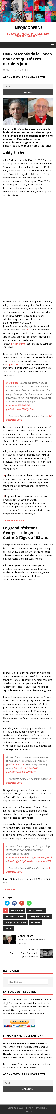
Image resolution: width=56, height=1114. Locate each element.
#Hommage (12, 382)
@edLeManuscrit (15, 764)
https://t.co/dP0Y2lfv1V (25, 768)
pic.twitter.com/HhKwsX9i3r (37, 861)
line (28, 70)
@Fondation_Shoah (43, 857)
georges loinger (14, 916)
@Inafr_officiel (15, 861)
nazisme (35, 922)
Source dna (9, 889)
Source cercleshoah (13, 520)
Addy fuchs (17, 910)
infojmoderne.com (15, 922)
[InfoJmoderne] (28, 19)
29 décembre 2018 (14, 70)
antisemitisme (36, 910)
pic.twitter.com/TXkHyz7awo (20, 409)
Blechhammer (18, 343)
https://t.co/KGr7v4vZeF (18, 405)
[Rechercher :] (28, 982)
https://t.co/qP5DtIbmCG (18, 857)
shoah (8, 928)
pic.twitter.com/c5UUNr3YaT (20, 771)
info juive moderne (39, 916)
